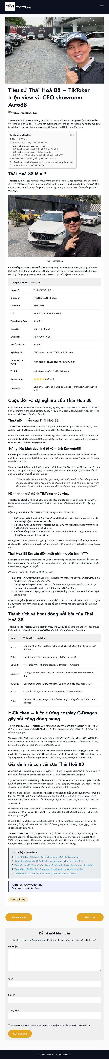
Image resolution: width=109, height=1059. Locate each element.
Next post (90, 917)
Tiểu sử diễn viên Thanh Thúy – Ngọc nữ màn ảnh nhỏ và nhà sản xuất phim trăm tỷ (55, 865)
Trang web (13, 1010)
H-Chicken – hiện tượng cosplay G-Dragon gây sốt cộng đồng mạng (43, 162)
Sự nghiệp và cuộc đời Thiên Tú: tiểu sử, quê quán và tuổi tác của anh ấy (48, 861)
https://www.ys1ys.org (30, 884)
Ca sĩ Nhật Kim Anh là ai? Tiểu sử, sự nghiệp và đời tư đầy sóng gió (46, 856)
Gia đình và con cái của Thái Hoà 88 (28, 165)
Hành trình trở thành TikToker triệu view (34, 152)
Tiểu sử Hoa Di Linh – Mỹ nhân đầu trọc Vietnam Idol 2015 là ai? (45, 873)
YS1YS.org (24, 7)
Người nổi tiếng (31, 888)
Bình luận (13, 946)
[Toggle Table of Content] (70, 135)
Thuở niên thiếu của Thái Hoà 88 (31, 146)
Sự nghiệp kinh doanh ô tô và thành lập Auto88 (37, 149)
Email (11, 994)
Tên (10, 979)
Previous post (19, 917)
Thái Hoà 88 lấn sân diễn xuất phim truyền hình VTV (40, 155)
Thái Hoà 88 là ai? (20, 139)
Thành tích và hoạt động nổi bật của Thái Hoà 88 (34, 158)
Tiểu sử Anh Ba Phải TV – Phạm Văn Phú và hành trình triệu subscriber (49, 869)
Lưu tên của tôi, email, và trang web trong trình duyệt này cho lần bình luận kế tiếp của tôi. (51, 1025)
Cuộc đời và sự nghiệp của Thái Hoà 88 (30, 142)
